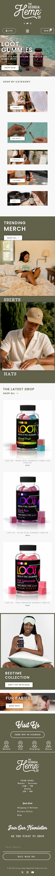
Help (19, 815)
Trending (15, 223)
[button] (27, 31)
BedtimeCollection (17, 675)
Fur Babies (18, 698)
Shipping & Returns (27, 808)
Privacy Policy (25, 811)
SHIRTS (12, 300)
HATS (10, 374)
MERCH (15, 229)
